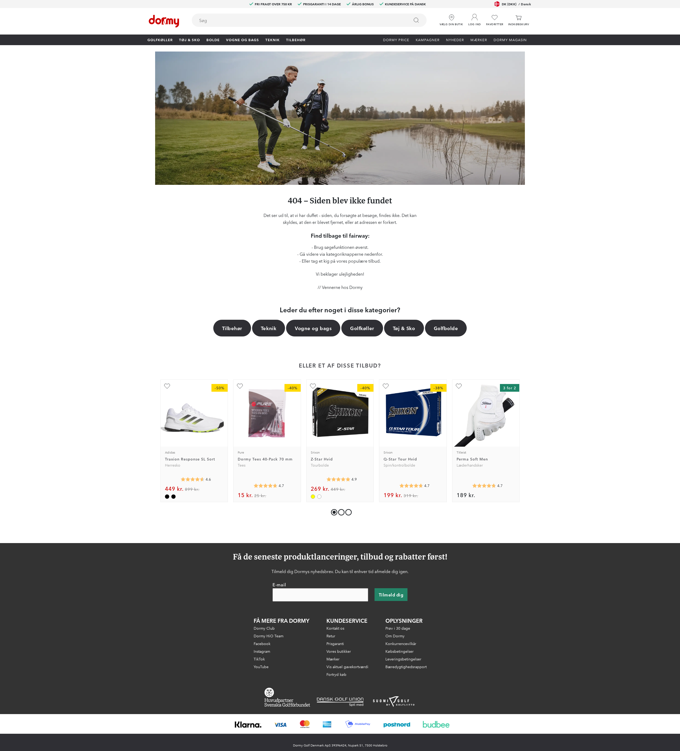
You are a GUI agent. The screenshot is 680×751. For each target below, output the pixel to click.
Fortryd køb (336, 674)
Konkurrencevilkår (400, 643)
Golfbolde (446, 328)
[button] (475, 18)
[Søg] (416, 20)
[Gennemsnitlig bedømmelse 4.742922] (484, 485)
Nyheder (455, 39)
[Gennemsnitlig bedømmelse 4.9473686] (338, 479)
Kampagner (428, 39)
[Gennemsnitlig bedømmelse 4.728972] (411, 485)
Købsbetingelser (399, 651)
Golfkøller (160, 39)
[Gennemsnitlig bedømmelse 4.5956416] (193, 479)
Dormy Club (264, 628)
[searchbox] (297, 20)
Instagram (262, 651)
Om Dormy (395, 635)
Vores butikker (338, 651)
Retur (330, 635)
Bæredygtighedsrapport (406, 666)
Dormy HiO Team (268, 635)
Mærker (478, 39)
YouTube (261, 666)
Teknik (272, 39)
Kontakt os (335, 628)
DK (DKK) (516, 4)
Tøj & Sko (189, 39)
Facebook (262, 643)
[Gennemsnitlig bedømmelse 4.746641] (266, 485)
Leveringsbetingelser (403, 659)
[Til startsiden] (164, 21)
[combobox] (309, 20)
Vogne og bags (242, 39)
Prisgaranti (335, 643)
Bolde (213, 39)
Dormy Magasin (510, 39)
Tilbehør (295, 39)
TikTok (259, 659)
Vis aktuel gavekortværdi (347, 666)
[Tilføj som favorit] (167, 386)
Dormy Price (396, 39)
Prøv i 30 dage (397, 628)
